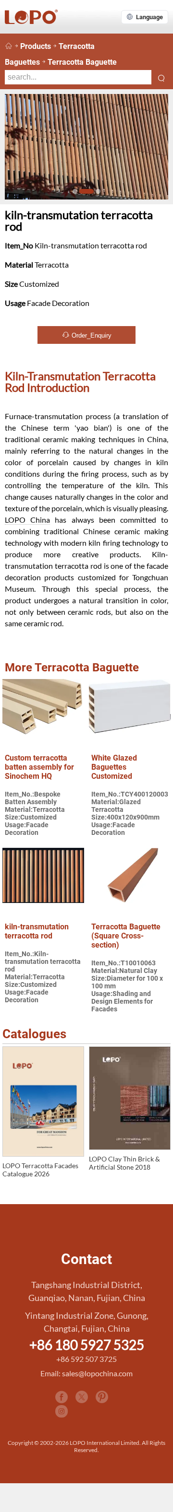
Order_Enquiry (90, 335)
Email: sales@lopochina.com (86, 1373)
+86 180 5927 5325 (86, 1344)
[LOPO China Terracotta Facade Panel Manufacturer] (8, 46)
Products (35, 46)
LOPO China (27, 519)
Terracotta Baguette (82, 62)
